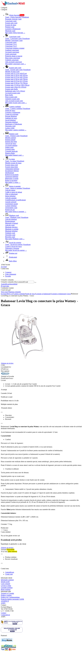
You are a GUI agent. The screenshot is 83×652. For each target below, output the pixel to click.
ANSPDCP (5, 601)
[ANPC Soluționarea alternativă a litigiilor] (12, 624)
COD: (3, 365)
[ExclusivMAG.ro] (13, 6)
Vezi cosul (4, 292)
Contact (3, 613)
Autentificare (5, 284)
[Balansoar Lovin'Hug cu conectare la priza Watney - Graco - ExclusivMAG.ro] (27, 362)
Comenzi (8, 272)
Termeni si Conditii (7, 593)
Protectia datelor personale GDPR (12, 599)
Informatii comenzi (7, 580)
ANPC (3, 603)
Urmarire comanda (7, 282)
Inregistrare (13, 284)
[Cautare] (35, 282)
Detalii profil (5, 582)
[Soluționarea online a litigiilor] (12, 632)
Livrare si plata (6, 586)
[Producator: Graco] (5, 374)
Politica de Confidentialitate (10, 597)
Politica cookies (6, 595)
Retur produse (5, 589)
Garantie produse (7, 587)
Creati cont (9, 574)
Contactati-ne (5, 615)
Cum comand (5, 584)
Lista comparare (10, 274)
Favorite (8, 276)
